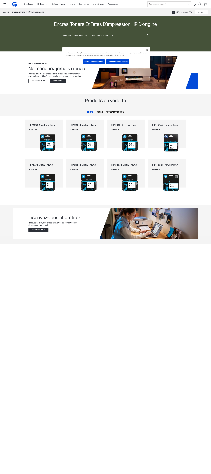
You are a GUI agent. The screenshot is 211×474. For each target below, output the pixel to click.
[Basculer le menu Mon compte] (199, 4)
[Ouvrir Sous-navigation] (5, 4)
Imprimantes (84, 4)
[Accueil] (14, 4)
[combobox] (201, 12)
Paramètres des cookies (94, 62)
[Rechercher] (188, 4)
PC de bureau (42, 4)
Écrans (72, 4)
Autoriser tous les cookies (117, 62)
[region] (106, 57)
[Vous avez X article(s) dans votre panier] (205, 4)
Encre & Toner (98, 4)
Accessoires (113, 4)
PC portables (28, 4)
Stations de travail (58, 4)
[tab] (90, 112)
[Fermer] (147, 50)
